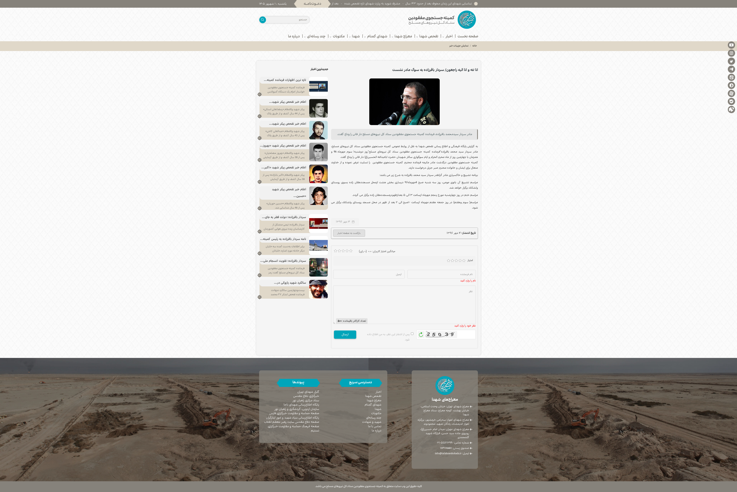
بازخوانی (421, 333)
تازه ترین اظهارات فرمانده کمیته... (285, 80)
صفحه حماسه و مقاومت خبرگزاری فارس (294, 413)
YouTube (731, 45)
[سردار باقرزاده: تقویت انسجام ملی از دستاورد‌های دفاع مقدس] (318, 267)
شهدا (378, 409)
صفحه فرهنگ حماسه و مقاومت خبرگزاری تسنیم (293, 428)
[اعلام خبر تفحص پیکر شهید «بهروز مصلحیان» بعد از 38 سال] (318, 152)
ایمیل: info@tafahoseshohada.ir (452, 453)
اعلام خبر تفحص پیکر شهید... (287, 102)
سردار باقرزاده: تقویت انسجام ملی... (283, 261)
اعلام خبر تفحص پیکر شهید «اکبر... (283, 167)
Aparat (731, 93)
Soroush (731, 85)
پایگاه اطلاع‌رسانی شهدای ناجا (301, 404)
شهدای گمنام (373, 404)
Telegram (731, 69)
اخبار (378, 392)
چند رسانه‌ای (373, 417)
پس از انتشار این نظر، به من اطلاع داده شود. (388, 337)
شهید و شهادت (371, 422)
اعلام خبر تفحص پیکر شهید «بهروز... (283, 145)
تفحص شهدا (373, 396)
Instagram (731, 53)
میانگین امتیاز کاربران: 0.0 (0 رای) (377, 251)
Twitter (731, 61)
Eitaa (731, 77)
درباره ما (376, 430)
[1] (448, 260)
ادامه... (259, 94)
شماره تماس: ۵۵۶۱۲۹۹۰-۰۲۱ (453, 442)
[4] (460, 260)
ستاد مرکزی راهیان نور (305, 400)
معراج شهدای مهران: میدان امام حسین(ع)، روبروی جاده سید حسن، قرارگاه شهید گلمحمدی (444, 433)
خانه (474, 46)
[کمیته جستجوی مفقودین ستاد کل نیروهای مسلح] (424, 20)
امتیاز (470, 260)
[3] (456, 260)
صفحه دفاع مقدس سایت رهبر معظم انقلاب (291, 422)
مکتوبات (376, 413)
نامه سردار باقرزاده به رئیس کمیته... (283, 239)
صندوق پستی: (454, 448)
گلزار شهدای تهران (308, 392)
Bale (731, 101)
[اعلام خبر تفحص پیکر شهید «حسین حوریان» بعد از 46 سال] (318, 195)
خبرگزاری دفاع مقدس (306, 396)
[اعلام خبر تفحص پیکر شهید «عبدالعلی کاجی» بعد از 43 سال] (318, 130)
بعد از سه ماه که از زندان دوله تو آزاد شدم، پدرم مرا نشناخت (335, 3)
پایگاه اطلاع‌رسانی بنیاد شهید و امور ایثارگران (292, 417)
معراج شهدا (374, 400)
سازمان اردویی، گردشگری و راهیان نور (296, 409)
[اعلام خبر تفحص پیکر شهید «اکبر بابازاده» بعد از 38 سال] (318, 173)
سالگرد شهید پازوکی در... (290, 283)
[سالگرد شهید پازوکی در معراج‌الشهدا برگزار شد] (318, 289)
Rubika (731, 109)
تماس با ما (374, 426)
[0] (335, 251)
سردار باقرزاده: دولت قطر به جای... (284, 217)
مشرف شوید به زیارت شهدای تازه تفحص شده (406, 3)
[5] (464, 260)
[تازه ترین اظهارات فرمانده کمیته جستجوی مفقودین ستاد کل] (318, 86)
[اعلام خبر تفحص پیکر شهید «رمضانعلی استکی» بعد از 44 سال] (318, 108)
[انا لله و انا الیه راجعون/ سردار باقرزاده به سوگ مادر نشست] (404, 101)
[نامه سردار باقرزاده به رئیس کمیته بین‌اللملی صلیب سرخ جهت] (318, 245)
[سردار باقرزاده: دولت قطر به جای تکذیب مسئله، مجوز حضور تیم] (318, 223)
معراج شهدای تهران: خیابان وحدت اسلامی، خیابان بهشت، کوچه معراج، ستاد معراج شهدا (445, 410)
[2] (452, 260)
